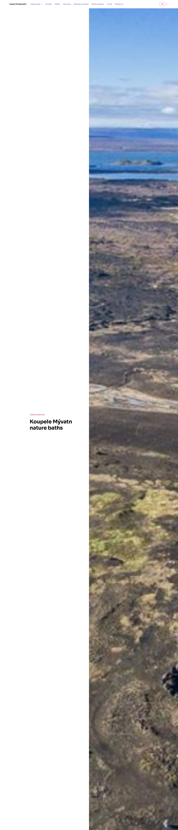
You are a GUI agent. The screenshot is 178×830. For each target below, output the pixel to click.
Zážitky (57, 4)
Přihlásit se (119, 4)
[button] (36, 4)
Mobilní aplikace (98, 4)
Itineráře (48, 4)
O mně (109, 4)
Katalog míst (35, 4)
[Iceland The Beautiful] (18, 4)
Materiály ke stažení (81, 4)
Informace (67, 4)
